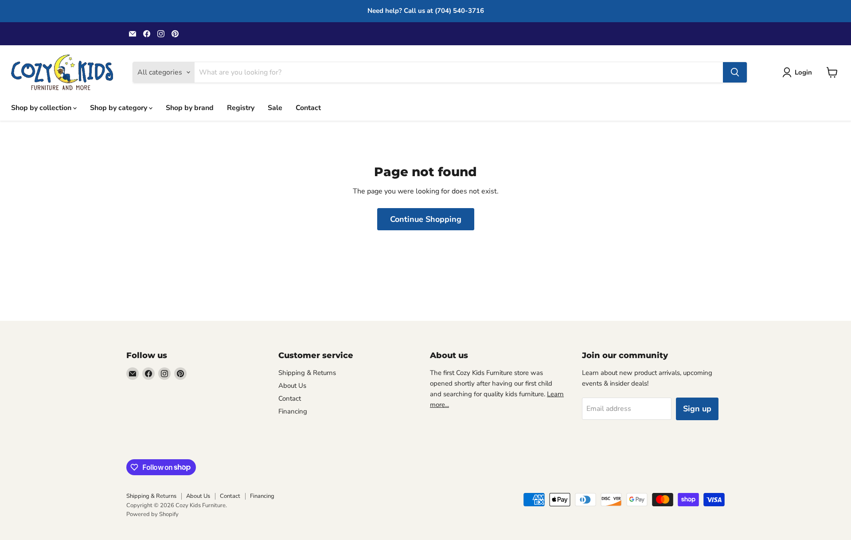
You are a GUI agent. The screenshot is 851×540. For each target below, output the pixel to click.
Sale (275, 107)
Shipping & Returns (307, 372)
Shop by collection (42, 107)
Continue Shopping (425, 219)
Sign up (697, 408)
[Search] (735, 72)
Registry (240, 107)
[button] (799, 72)
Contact (308, 107)
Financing (292, 411)
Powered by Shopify (152, 514)
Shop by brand (190, 107)
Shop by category (119, 107)
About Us (292, 385)
